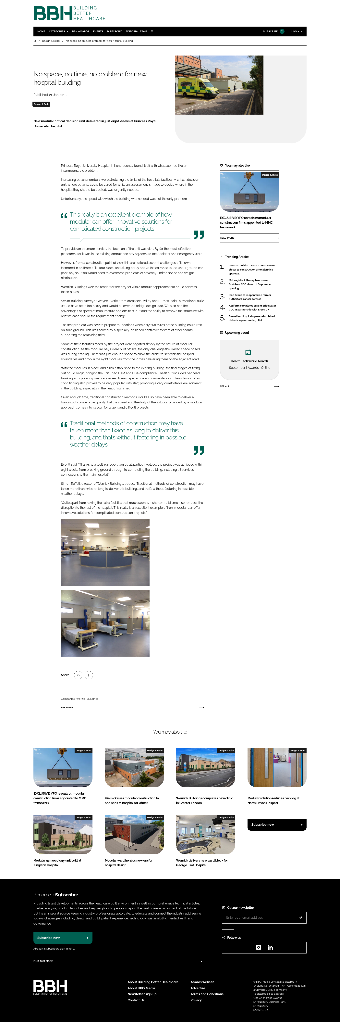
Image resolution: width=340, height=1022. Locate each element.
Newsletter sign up (142, 994)
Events (98, 31)
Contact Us (136, 1000)
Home (41, 31)
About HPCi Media (141, 988)
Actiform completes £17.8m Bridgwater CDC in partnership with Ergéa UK (252, 308)
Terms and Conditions (207, 994)
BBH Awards (80, 31)
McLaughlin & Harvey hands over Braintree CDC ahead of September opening (250, 284)
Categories (57, 31)
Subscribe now (262, 824)
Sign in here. (67, 948)
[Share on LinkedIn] (78, 675)
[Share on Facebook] (89, 675)
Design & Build (41, 104)
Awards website (202, 982)
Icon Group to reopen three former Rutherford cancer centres (250, 297)
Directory (114, 31)
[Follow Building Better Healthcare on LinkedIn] (270, 949)
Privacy (196, 1000)
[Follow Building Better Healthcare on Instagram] (258, 949)
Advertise (198, 988)
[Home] (35, 40)
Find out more (43, 961)
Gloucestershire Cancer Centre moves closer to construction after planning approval (252, 270)
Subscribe (270, 31)
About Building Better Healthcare (153, 982)
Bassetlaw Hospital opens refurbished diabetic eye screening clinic (252, 318)
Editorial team (136, 31)
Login (295, 31)
